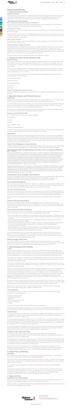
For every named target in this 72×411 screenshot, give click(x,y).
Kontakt (61, 2)
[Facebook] (1, 19)
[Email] (1, 32)
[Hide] (0, 36)
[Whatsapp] (1, 25)
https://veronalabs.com (39, 357)
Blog (57, 2)
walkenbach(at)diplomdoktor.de (50, 398)
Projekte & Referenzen (45, 2)
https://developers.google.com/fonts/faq (42, 383)
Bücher (52, 2)
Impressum (39, 404)
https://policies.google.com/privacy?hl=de (21, 385)
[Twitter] (1, 21)
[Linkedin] (1, 23)
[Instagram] (1, 28)
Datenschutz (33, 404)
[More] (1, 34)
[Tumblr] (1, 30)
